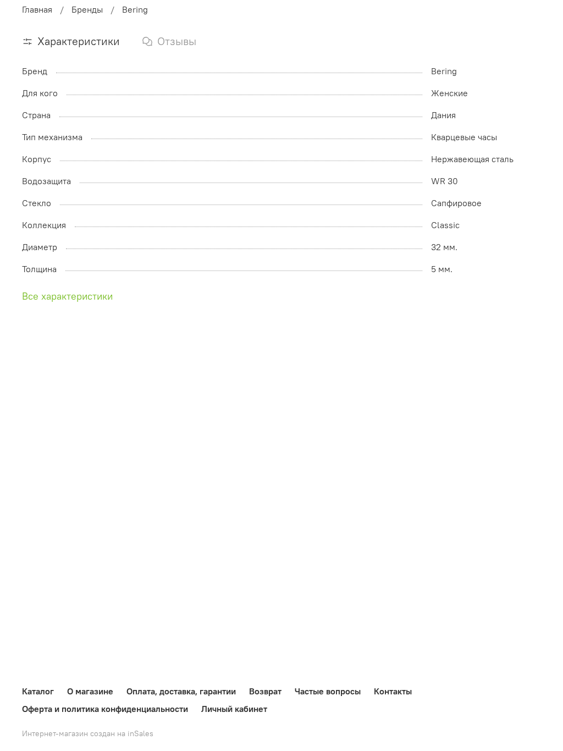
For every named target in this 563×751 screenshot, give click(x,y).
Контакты (393, 691)
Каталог (38, 691)
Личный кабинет (234, 708)
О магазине (90, 691)
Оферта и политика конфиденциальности (105, 708)
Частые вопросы (328, 691)
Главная (37, 9)
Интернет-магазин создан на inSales (87, 733)
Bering (135, 9)
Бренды (87, 9)
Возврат (265, 691)
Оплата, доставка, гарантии (181, 691)
